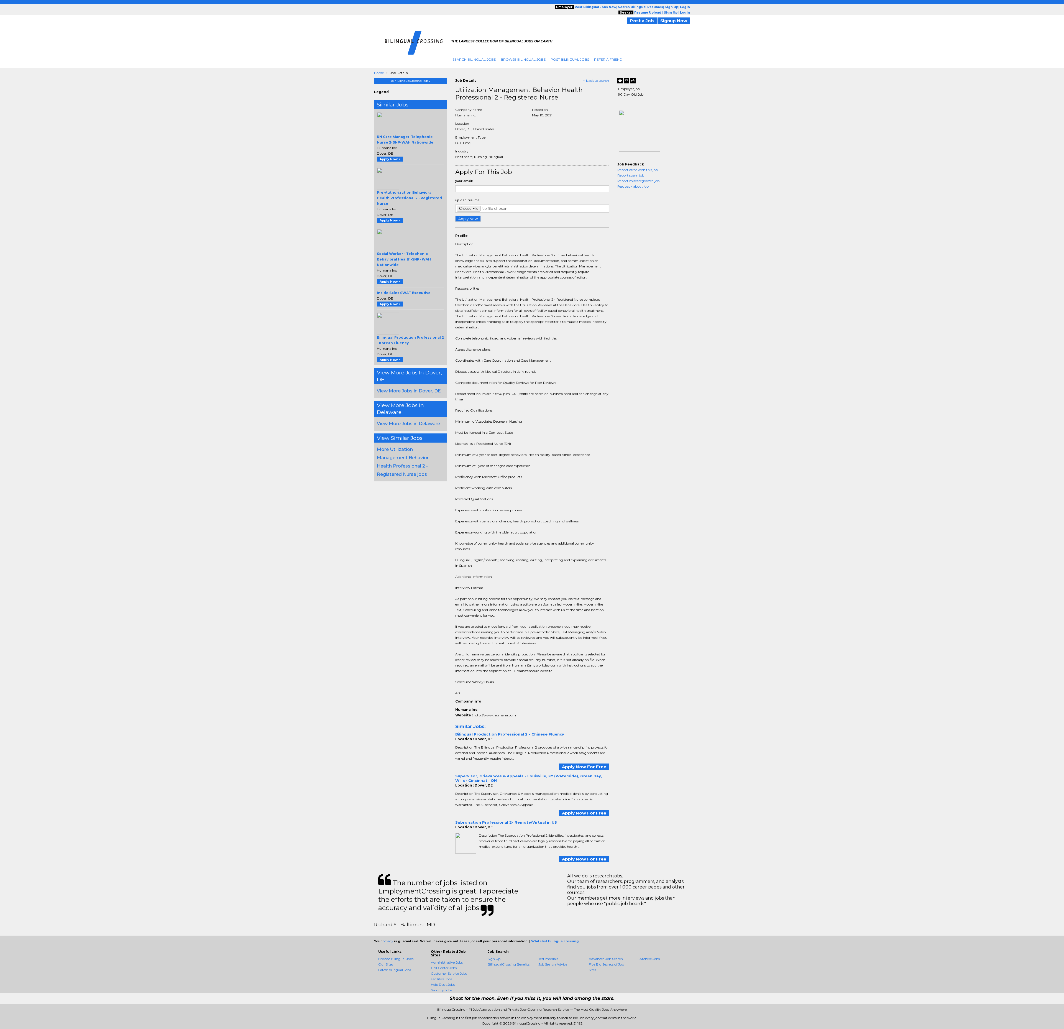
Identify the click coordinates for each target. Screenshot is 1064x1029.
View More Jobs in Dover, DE (409, 391)
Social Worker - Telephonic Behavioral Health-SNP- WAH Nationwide (404, 259)
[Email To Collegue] (626, 80)
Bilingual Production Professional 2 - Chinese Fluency (509, 734)
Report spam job (630, 175)
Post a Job (642, 20)
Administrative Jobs (447, 962)
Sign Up (494, 959)
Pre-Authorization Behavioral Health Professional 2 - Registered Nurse (409, 198)
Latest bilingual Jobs (394, 970)
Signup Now (673, 20)
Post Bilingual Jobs (570, 59)
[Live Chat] (620, 80)
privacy (388, 941)
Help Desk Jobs (443, 984)
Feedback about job (633, 186)
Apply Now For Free (584, 766)
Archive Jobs (650, 959)
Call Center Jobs (444, 968)
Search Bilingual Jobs (474, 59)
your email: (464, 181)
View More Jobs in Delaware (408, 423)
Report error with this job (637, 170)
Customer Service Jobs (449, 973)
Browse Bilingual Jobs (523, 59)
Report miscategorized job (638, 181)
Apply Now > (390, 159)
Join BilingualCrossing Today (410, 81)
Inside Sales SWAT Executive (404, 293)
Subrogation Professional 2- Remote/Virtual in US (506, 822)
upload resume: (467, 200)
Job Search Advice (552, 964)
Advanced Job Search (606, 959)
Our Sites (385, 964)
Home (379, 73)
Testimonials (548, 959)
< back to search (596, 80)
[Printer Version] (633, 80)
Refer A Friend (608, 59)
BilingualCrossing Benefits (509, 964)
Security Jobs (441, 990)
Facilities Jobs (441, 979)
